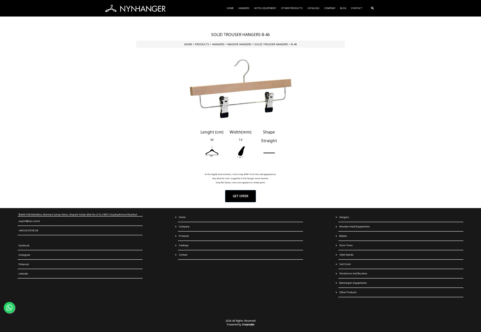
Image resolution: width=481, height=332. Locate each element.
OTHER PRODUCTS (292, 8)
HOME (188, 44)
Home (182, 217)
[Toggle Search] (373, 8)
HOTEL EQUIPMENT (265, 8)
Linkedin (23, 273)
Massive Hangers (239, 44)
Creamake (248, 324)
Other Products (348, 292)
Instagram (24, 255)
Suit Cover (345, 264)
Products (184, 236)
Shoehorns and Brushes (353, 273)
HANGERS (218, 44)
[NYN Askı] (135, 8)
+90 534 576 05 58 (28, 230)
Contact (183, 254)
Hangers (344, 217)
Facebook (24, 245)
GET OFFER (240, 196)
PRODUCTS (202, 44)
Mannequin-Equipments (353, 282)
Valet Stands (346, 254)
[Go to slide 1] (240, 125)
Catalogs (184, 245)
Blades (343, 236)
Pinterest (24, 264)
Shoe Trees (346, 245)
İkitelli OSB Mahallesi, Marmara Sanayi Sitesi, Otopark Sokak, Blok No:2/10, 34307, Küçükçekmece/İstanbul (78, 214)
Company (184, 226)
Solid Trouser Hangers (271, 44)
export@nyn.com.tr (29, 221)
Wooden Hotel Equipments (354, 226)
